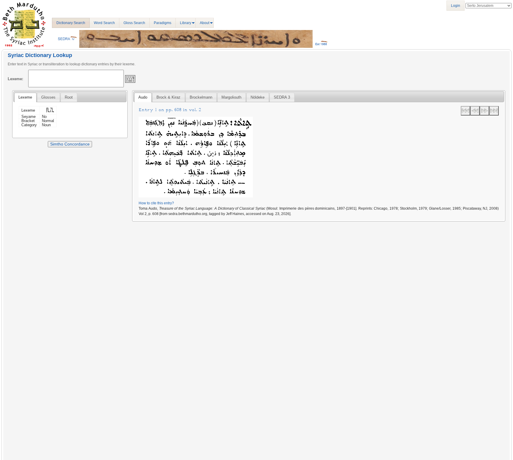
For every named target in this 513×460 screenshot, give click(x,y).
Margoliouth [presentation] (231, 97)
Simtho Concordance (70, 144)
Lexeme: (15, 79)
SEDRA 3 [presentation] (282, 97)
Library (185, 23)
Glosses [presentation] (48, 97)
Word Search (104, 23)
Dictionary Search (70, 23)
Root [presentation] (69, 97)
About (204, 23)
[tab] (25, 97)
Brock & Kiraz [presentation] (168, 97)
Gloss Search (134, 23)
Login (455, 6)
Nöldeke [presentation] (258, 97)
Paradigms (162, 23)
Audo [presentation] (142, 97)
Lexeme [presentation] (25, 97)
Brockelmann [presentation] (201, 97)
